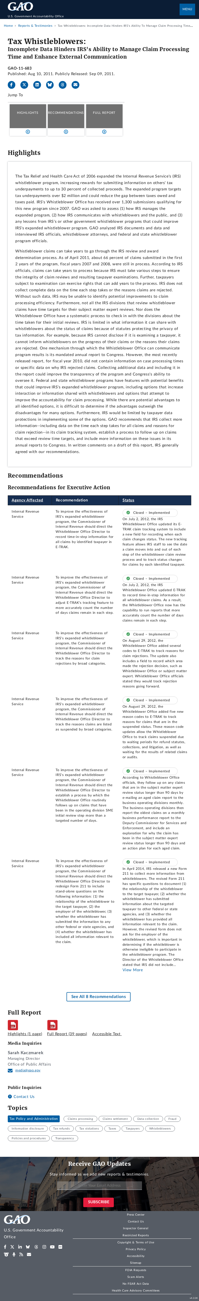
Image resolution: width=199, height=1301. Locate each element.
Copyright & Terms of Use (135, 1242)
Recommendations (66, 112)
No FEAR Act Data (136, 1283)
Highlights (27, 112)
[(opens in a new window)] (5, 1247)
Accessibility (136, 1256)
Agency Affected (27, 500)
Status (128, 500)
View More (133, 970)
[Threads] (64, 85)
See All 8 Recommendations (98, 997)
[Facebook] (13, 85)
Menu (187, 9)
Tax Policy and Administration (33, 1119)
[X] (26, 85)
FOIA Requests (135, 1270)
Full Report (104, 112)
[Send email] (77, 85)
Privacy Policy (136, 1249)
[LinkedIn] (39, 85)
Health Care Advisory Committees (136, 1290)
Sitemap (135, 1262)
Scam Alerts (135, 1276)
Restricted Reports (136, 1235)
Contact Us (23, 1097)
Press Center (136, 1214)
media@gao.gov (28, 1070)
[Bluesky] (52, 85)
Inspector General (135, 1228)
